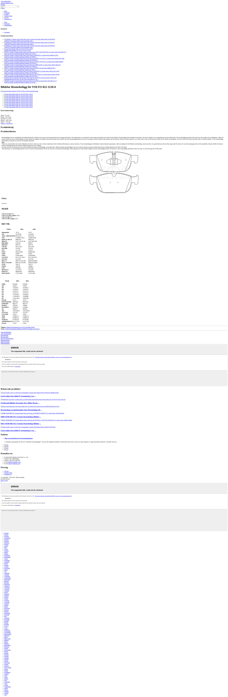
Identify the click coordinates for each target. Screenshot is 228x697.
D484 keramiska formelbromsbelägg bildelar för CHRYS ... (21, 66)
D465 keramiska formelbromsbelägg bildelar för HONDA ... (21, 73)
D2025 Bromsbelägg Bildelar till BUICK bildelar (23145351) (22, 329)
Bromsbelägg (8, 25)
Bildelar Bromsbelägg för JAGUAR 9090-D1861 (21, 327)
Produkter (7, 13)
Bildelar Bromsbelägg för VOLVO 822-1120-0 (17, 50)
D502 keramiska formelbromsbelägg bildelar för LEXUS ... (21, 63)
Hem (5, 11)
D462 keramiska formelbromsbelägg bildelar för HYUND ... (21, 76)
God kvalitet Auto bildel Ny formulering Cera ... (18, 396)
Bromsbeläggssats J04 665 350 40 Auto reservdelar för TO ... (21, 79)
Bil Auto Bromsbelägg (7, 338)
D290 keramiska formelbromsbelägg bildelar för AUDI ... (20, 82)
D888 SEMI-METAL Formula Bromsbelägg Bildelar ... (21, 417)
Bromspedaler (5, 337)
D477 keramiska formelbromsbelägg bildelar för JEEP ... (20, 69)
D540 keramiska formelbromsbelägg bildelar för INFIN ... (20, 57)
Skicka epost (4, 480)
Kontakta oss (8, 19)
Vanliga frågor (8, 16)
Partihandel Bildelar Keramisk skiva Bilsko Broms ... (20, 403)
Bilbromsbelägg (5, 340)
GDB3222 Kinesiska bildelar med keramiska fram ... (19, 47)
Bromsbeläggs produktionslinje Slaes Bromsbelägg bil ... (21, 410)
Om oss (6, 17)
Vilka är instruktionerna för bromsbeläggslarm (18, 438)
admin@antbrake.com (14, 462)
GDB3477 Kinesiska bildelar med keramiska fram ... (19, 41)
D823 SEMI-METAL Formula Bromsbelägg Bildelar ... (21, 424)
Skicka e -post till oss (7, 123)
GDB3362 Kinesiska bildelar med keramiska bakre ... (19, 44)
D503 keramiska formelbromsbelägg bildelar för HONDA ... (21, 60)
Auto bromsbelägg (6, 332)
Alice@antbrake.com (14, 463)
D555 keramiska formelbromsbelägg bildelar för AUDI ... (20, 53)
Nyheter (6, 14)
